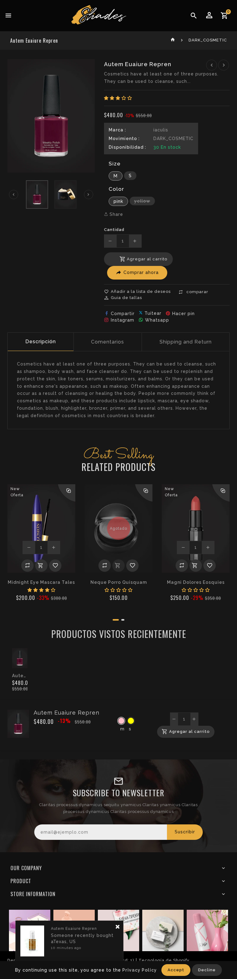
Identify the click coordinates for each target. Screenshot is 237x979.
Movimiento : (124, 138)
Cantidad (114, 229)
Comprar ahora (141, 272)
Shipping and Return (186, 342)
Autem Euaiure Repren (19, 675)
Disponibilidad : (127, 147)
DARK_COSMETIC (208, 40)
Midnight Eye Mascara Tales (41, 582)
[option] (37, 194)
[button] (118, 98)
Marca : (117, 129)
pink (121, 202)
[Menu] (8, 15)
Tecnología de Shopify (164, 960)
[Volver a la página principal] (173, 40)
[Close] (117, 927)
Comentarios (107, 342)
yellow (144, 201)
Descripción (40, 341)
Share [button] (115, 214)
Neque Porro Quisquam (118, 582)
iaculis (160, 129)
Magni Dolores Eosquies (196, 582)
